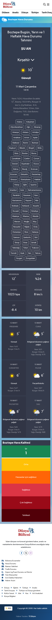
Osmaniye (16, 232)
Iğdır (25, 185)
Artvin (26, 138)
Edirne (15, 169)
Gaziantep (36, 174)
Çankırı (27, 159)
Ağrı (28, 127)
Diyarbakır (25, 164)
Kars (36, 195)
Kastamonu (17, 200)
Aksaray (37, 127)
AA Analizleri (37, 593)
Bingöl (31, 148)
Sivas (25, 243)
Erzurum (13, 174)
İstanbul (13, 190)
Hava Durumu (10, 564)
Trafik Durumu (10, 569)
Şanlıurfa (27, 237)
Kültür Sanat (9, 593)
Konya (25, 211)
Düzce (36, 164)
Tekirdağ (15, 248)
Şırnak (33, 243)
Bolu (16, 153)
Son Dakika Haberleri (13, 578)
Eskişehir (24, 174)
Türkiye (35, 12)
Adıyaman (30, 122)
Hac (26, 593)
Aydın (35, 138)
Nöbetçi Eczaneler (12, 561)
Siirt (36, 237)
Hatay (16, 185)
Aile (19, 593)
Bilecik (22, 148)
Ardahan (16, 138)
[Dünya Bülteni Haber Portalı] (9, 5)
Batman (35, 143)
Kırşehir (36, 206)
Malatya (15, 216)
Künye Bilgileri (10, 596)
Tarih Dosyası (9, 591)
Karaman (27, 195)
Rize (26, 232)
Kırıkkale (15, 206)
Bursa (34, 153)
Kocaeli (16, 211)
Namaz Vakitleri (11, 566)
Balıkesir (16, 143)
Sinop (17, 243)
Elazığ (24, 169)
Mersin (17, 222)
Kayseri (29, 200)
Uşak (22, 253)
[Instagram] (31, 553)
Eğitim (15, 588)
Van (29, 253)
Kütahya (34, 211)
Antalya (35, 132)
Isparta (33, 185)
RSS (9, 608)
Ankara (25, 132)
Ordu (35, 227)
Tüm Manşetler (11, 575)
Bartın (25, 143)
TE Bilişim (32, 616)
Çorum (36, 159)
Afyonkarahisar (16, 127)
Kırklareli (25, 206)
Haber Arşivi (10, 580)
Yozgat (19, 258)
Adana (19, 122)
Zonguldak (30, 258)
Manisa (26, 216)
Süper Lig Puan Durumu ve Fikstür (18, 572)
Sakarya (35, 232)
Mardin (35, 216)
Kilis (36, 200)
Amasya (15, 132)
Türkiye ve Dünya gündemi (29, 591)
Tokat (25, 248)
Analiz (15, 12)
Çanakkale (16, 159)
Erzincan (34, 169)
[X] (26, 553)
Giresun (13, 179)
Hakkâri (37, 179)
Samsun (16, 237)
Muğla (26, 222)
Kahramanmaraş (34, 190)
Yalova (37, 253)
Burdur (25, 153)
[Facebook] (21, 553)
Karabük (16, 195)
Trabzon (35, 248)
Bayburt (12, 148)
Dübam (5, 12)
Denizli (15, 164)
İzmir (22, 190)
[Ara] (44, 5)
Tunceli (13, 253)
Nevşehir (17, 227)
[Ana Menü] (48, 5)
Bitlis (40, 148)
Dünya (24, 12)
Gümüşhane (26, 179)
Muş (34, 222)
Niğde (27, 227)
